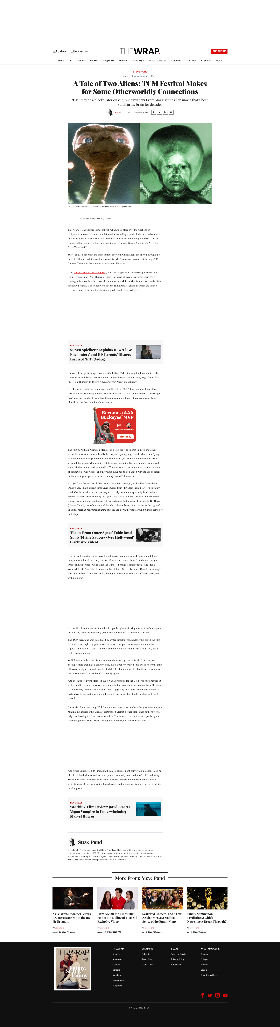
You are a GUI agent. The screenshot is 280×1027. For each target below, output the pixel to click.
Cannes (204, 954)
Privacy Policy (177, 959)
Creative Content (139, 76)
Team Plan (147, 959)
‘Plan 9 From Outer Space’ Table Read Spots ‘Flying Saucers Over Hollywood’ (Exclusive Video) (102, 537)
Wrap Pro (148, 948)
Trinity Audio (95, 219)
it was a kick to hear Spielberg (90, 272)
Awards (93, 60)
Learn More (147, 964)
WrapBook (117, 985)
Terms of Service (179, 954)
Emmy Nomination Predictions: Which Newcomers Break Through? (206, 917)
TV (70, 60)
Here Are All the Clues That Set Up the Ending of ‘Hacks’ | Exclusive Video (116, 917)
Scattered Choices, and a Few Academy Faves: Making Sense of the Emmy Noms (161, 917)
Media (219, 60)
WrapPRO (108, 60)
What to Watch (157, 60)
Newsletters (81, 51)
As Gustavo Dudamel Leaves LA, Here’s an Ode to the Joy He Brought (71, 917)
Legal (174, 948)
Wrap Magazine (210, 948)
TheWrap (118, 948)
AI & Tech (191, 60)
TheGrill (123, 60)
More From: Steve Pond (140, 878)
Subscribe (219, 51)
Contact (116, 964)
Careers (116, 970)
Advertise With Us (209, 975)
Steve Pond (119, 112)
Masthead (117, 975)
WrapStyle (138, 60)
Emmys (204, 964)
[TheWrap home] (140, 51)
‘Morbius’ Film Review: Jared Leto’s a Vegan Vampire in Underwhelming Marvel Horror (100, 811)
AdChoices (176, 964)
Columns (176, 60)
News (60, 60)
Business (206, 60)
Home (125, 76)
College (204, 959)
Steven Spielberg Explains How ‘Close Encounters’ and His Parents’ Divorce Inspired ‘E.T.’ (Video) (101, 354)
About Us (116, 954)
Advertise (116, 959)
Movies (80, 60)
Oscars (204, 970)
